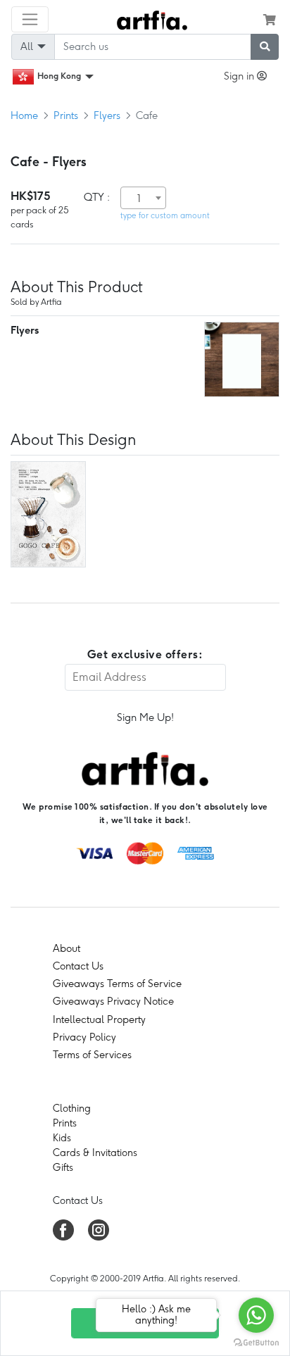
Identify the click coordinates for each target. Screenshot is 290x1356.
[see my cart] (269, 19)
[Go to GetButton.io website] (256, 1342)
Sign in (240, 76)
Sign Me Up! (145, 717)
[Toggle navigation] (30, 19)
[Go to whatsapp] (256, 1315)
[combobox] (143, 198)
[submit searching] (265, 47)
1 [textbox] (139, 198)
